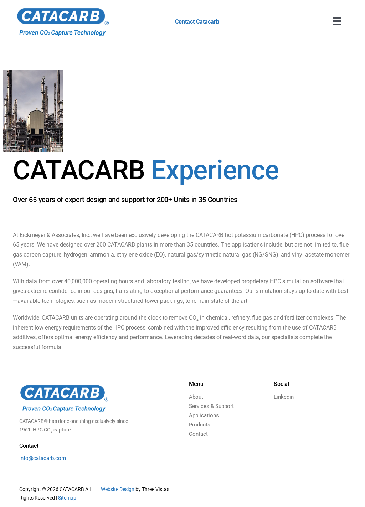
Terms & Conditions (242, 493)
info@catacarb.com (42, 458)
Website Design (117, 489)
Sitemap (67, 498)
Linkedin (284, 397)
